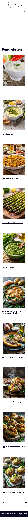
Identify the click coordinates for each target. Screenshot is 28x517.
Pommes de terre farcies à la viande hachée (13, 446)
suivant (12, 503)
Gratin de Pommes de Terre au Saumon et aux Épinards (11, 312)
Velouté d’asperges (8, 134)
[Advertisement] (14, 29)
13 (8, 503)
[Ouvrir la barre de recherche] (21, 11)
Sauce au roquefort (8, 90)
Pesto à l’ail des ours (8, 267)
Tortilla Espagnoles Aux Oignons (12, 357)
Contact (19, 514)
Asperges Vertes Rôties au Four (12, 223)
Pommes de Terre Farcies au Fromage (14, 492)
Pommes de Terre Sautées (10, 178)
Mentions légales (18, 513)
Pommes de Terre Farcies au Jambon (13, 402)
